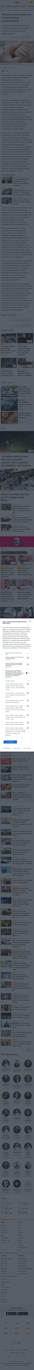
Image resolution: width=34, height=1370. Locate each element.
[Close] (30, 622)
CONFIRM (10, 742)
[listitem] (17, 653)
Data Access (17, 748)
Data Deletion (7, 748)
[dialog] (17, 685)
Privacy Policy (27, 748)
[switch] (27, 658)
